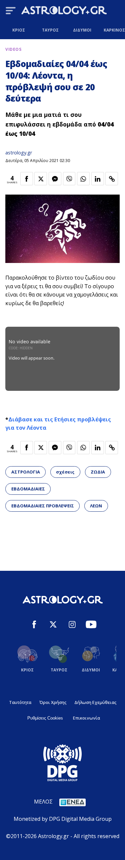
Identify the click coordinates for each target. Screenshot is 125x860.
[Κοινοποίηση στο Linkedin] (97, 178)
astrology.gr (18, 152)
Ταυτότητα (20, 702)
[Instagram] (72, 625)
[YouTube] (91, 625)
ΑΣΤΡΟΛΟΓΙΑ (25, 472)
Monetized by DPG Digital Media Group (63, 818)
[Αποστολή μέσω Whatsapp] (83, 178)
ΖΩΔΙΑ (98, 472)
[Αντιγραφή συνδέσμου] (111, 178)
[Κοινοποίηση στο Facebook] (26, 178)
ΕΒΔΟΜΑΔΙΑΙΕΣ (28, 489)
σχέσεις (65, 472)
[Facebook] (34, 625)
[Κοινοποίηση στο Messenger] (55, 178)
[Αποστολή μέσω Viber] (69, 178)
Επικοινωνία (86, 718)
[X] (53, 625)
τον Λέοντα (31, 427)
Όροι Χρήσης (52, 702)
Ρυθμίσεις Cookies (45, 718)
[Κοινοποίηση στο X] (40, 178)
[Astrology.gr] (64, 11)
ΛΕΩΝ (96, 506)
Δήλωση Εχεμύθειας (95, 702)
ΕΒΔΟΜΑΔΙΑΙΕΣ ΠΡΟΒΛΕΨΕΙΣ (42, 506)
